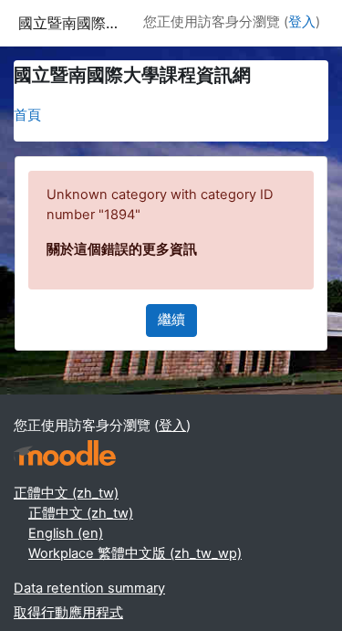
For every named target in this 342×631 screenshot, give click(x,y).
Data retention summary (89, 588)
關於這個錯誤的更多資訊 (122, 249)
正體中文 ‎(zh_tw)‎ (66, 493)
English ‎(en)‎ (65, 533)
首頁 (27, 115)
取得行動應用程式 (68, 613)
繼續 (171, 319)
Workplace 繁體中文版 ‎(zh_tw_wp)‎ (135, 553)
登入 (302, 22)
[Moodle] (65, 453)
